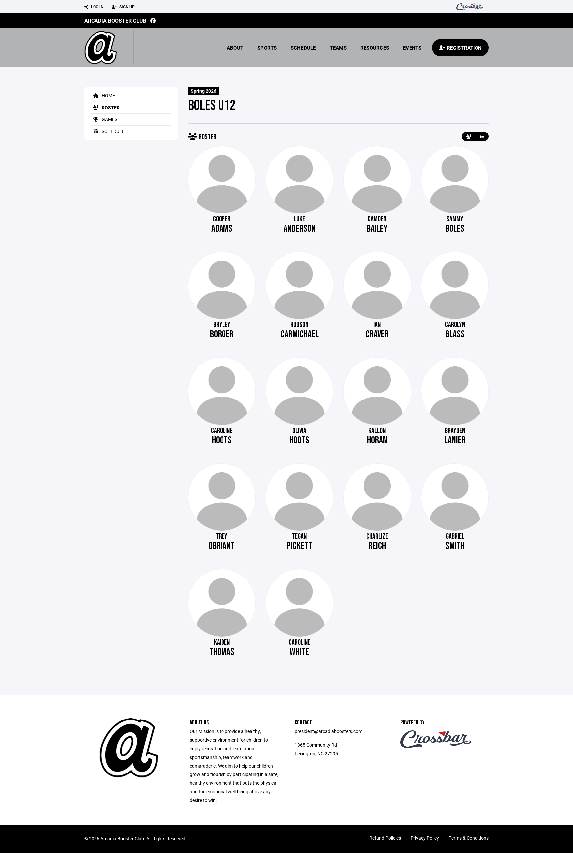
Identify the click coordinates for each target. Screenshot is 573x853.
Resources (374, 47)
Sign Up (126, 6)
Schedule (303, 47)
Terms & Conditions (469, 838)
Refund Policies (385, 838)
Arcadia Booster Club (115, 20)
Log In (96, 6)
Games (109, 119)
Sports (267, 47)
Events (412, 47)
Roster (110, 107)
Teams (338, 47)
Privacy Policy (425, 838)
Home (108, 95)
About (235, 47)
